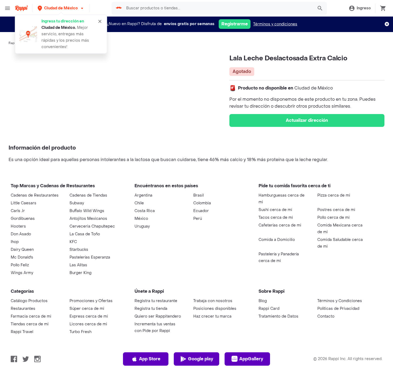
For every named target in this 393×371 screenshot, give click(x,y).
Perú (197, 218)
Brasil (198, 195)
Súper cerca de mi (87, 308)
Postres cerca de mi (336, 209)
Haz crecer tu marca (212, 316)
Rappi (13, 43)
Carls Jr (18, 210)
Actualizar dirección (307, 120)
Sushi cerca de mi (275, 209)
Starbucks (79, 249)
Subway (77, 203)
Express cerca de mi (89, 316)
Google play (200, 359)
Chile (139, 203)
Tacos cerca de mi (276, 217)
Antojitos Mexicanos (88, 218)
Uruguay (142, 226)
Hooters (18, 226)
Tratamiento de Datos (278, 316)
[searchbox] (218, 8)
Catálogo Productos (29, 300)
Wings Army (22, 272)
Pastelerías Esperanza (90, 257)
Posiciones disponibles (214, 308)
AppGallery (251, 359)
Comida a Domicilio (277, 239)
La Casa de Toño (85, 234)
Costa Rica (144, 210)
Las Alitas (78, 265)
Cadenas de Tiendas (88, 195)
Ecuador (201, 210)
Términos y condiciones (275, 24)
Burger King (80, 272)
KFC (73, 241)
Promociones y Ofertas (91, 300)
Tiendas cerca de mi (30, 324)
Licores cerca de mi (88, 324)
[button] (61, 8)
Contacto (325, 316)
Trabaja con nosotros (212, 300)
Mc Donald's (22, 257)
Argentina (143, 195)
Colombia (202, 203)
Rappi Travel (22, 331)
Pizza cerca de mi (333, 195)
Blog (263, 300)
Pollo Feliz (20, 265)
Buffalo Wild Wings (87, 210)
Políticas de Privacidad (338, 308)
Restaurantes (23, 308)
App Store (149, 359)
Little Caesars (23, 203)
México (141, 218)
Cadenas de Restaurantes (35, 195)
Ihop (15, 241)
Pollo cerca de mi (333, 217)
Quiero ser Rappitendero (157, 316)
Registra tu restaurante (155, 300)
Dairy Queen (22, 249)
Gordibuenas (23, 218)
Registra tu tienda (150, 308)
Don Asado (21, 234)
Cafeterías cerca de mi (280, 225)
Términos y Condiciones (339, 300)
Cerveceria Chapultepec (92, 226)
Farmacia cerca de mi (31, 316)
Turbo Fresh (80, 331)
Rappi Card (269, 308)
